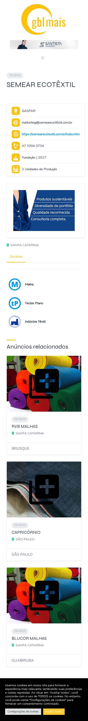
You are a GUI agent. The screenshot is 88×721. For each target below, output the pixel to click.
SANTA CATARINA (25, 245)
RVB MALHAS (25, 426)
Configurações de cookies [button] (23, 711)
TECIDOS (15, 75)
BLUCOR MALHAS (29, 638)
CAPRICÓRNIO (26, 532)
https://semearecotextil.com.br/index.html (51, 134)
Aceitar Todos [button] (54, 711)
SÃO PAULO (25, 539)
